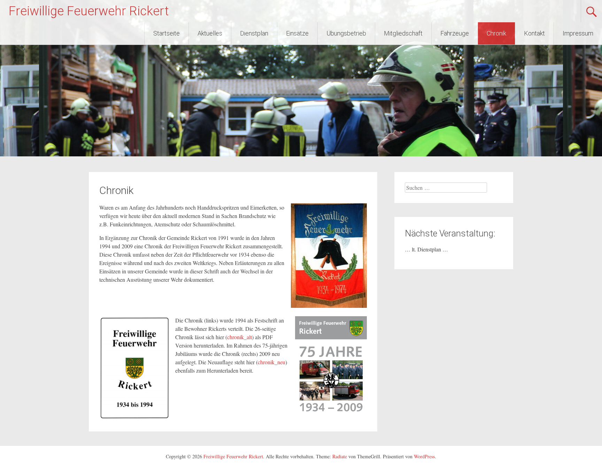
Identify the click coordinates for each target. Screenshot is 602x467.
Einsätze (297, 33)
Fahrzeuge (454, 33)
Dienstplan (254, 33)
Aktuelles (210, 33)
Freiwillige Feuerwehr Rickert (89, 11)
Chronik (496, 33)
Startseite (166, 33)
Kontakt (534, 33)
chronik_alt (239, 337)
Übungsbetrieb (346, 33)
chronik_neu (271, 362)
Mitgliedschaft (403, 33)
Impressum (578, 33)
